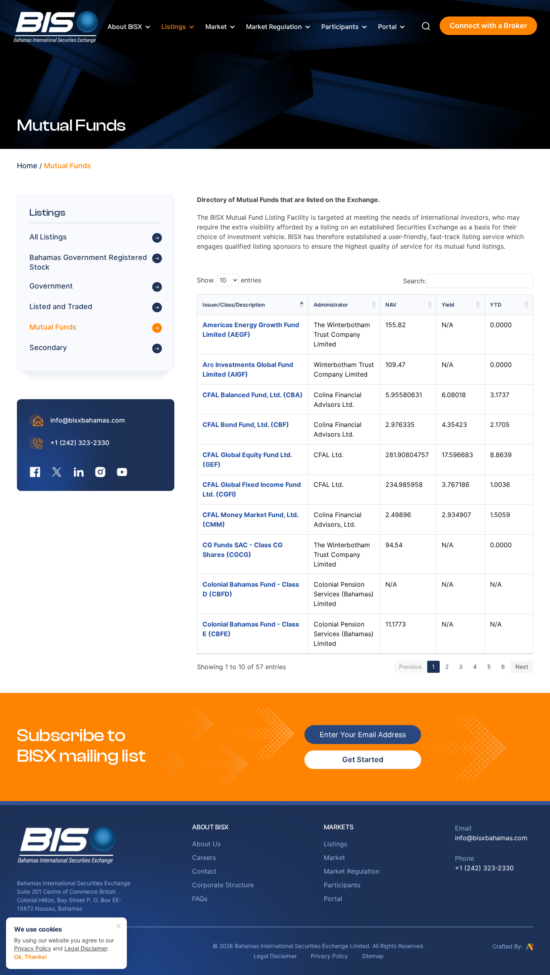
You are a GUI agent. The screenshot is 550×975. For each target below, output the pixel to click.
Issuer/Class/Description (234, 304)
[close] (118, 925)
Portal (387, 27)
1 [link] (433, 666)
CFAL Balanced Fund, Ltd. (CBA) (253, 395)
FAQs (199, 899)
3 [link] (461, 666)
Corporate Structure (223, 885)
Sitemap (373, 955)
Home (27, 165)
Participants (340, 27)
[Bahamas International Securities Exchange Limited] (56, 25)
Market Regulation (274, 27)
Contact (204, 871)
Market (216, 27)
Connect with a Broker (488, 25)
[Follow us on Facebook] (35, 472)
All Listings (48, 237)
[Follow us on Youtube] (122, 472)
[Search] (426, 25)
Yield (448, 304)
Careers (204, 857)
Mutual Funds (67, 165)
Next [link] (521, 666)
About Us (206, 844)
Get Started (362, 759)
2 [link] (447, 666)
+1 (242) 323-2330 (79, 443)
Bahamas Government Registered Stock (88, 262)
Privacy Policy (329, 955)
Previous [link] (410, 666)
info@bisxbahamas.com (87, 420)
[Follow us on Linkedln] (78, 472)
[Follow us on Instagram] (100, 472)
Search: (414, 281)
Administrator (331, 304)
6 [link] (503, 666)
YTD (495, 304)
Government (51, 286)
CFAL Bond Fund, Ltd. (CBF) (246, 425)
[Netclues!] (529, 946)
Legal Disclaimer (275, 955)
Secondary (48, 348)
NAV (390, 304)
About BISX (125, 27)
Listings (173, 27)
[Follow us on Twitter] (57, 472)
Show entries (229, 280)
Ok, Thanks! (30, 956)
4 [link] (475, 666)
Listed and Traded (60, 307)
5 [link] (489, 666)
